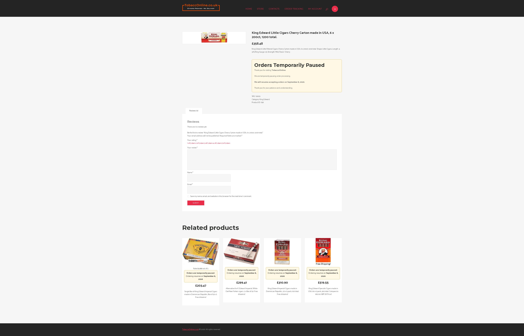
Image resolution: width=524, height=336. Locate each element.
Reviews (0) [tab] (193, 110)
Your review (192, 147)
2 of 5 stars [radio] (200, 143)
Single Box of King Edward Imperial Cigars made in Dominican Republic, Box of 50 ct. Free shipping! (200, 294)
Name (190, 172)
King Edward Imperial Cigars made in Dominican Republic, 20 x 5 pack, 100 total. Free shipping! (282, 291)
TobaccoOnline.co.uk (190, 329)
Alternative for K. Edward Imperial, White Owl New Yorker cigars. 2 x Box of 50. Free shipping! (242, 291)
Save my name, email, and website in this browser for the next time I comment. (220, 196)
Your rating (192, 140)
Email (190, 184)
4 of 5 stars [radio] (217, 143)
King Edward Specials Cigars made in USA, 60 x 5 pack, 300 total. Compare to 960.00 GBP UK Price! (323, 291)
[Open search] (326, 9)
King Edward (265, 99)
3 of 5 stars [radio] (208, 143)
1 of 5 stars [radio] (191, 143)
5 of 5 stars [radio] (226, 143)
